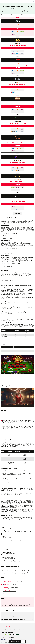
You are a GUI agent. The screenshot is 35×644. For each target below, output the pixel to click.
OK (23, 641)
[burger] (33, 1)
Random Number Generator (8, 581)
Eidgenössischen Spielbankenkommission (10, 590)
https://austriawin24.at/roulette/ (6, 306)
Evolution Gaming (6, 584)
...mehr (33, 11)
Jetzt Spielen (17, 28)
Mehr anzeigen (17, 213)
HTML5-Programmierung (7, 593)
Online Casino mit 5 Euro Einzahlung (9, 436)
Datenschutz (6, 587)
